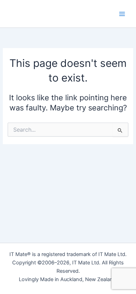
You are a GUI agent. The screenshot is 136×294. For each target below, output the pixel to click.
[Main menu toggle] (122, 14)
